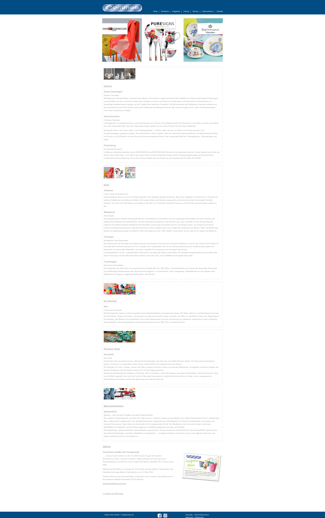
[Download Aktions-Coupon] (201, 466)
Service (196, 11)
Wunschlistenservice (202, 515)
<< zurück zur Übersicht (113, 494)
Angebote (177, 11)
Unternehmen (208, 11)
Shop (156, 11)
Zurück (105, 39)
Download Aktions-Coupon (114, 484)
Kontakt (220, 11)
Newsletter (189, 515)
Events (187, 11)
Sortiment (165, 11)
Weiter (220, 39)
